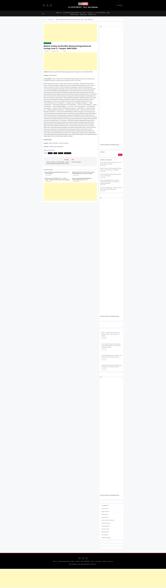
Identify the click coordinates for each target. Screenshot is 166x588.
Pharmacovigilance (105, 526)
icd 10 (55, 153)
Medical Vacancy (105, 517)
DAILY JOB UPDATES (100, 12)
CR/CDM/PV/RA (47, 43)
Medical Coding (105, 514)
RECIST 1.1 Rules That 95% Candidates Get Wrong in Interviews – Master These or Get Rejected (110, 334)
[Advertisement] (70, 33)
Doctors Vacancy (105, 508)
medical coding (67, 153)
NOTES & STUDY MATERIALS (108, 520)
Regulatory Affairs (105, 531)
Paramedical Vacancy (106, 523)
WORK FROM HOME (106, 537)
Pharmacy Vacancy (105, 528)
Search (102, 152)
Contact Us (90, 12)
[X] (51, 5)
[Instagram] (47, 5)
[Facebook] (44, 5)
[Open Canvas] (43, 13)
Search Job (83, 14)
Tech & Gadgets (105, 534)
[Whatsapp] (86, 558)
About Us (58, 12)
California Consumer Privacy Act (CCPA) (74, 12)
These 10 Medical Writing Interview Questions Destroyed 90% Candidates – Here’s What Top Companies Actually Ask (109, 182)
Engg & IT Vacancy (105, 511)
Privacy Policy (74, 14)
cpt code (50, 153)
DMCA (108, 12)
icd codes (60, 153)
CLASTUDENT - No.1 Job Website (83, 7)
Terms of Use (92, 14)
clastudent (47, 51)
